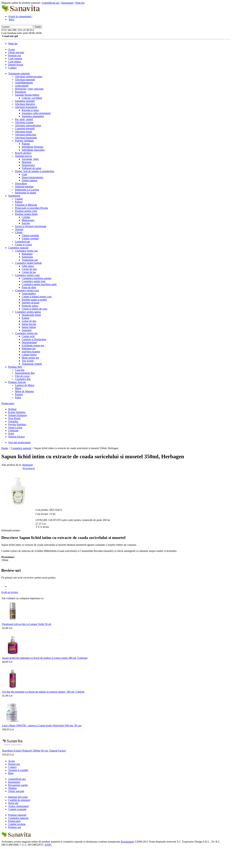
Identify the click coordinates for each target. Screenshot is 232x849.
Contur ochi (28, 336)
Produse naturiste (17, 815)
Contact (12, 67)
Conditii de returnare (19, 800)
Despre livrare (15, 64)
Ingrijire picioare (30, 302)
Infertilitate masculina (33, 149)
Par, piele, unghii (24, 119)
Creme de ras (29, 272)
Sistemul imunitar (24, 186)
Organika (13, 421)
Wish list (79, 2)
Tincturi (19, 229)
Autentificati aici (50, 2)
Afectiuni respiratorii (26, 107)
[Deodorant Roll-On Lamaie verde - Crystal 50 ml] (12, 620)
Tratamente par (30, 259)
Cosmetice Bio (23, 379)
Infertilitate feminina (32, 146)
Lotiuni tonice (29, 354)
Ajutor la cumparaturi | (20, 16)
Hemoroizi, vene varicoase (29, 88)
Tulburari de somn (31, 168)
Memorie (26, 162)
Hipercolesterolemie (32, 177)
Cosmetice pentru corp (27, 290)
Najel (11, 433)
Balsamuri (27, 253)
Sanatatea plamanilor (33, 116)
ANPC (48, 844)
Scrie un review (9, 592)
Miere (18, 388)
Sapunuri (26, 330)
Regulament (127, 841)
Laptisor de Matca (24, 385)
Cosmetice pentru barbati (28, 262)
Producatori (14, 821)
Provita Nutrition (17, 424)
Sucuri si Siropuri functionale (30, 226)
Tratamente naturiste (19, 73)
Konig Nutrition (16, 412)
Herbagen (27, 464)
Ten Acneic (28, 360)
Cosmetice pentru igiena (28, 311)
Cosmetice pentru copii (27, 275)
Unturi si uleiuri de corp (34, 308)
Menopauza (28, 220)
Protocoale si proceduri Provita (31, 207)
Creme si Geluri (23, 244)
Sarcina (26, 223)
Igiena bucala (29, 324)
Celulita (26, 217)
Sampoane (27, 256)
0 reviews (28, 468)
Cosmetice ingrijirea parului (36, 278)
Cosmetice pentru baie (34, 281)
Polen (18, 397)
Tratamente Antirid (32, 363)
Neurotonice (28, 165)
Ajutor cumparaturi (18, 806)
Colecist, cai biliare (32, 97)
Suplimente (14, 195)
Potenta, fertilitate (24, 140)
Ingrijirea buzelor (31, 351)
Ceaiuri (19, 198)
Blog (11, 19)
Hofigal (12, 409)
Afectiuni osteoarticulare (28, 125)
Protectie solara (30, 305)
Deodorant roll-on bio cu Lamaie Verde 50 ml (26, 624)
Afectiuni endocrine (25, 134)
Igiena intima (29, 327)
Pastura (19, 394)
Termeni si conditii (18, 770)
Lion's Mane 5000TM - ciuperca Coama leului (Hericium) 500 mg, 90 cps (41, 725)
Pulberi (19, 201)
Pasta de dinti (29, 287)
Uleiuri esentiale (30, 235)
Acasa (11, 49)
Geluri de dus (29, 321)
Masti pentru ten (30, 357)
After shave (28, 266)
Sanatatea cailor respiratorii (36, 113)
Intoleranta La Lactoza (27, 189)
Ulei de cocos (22, 376)
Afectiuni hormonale (26, 137)
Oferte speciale (16, 52)
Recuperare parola (18, 785)
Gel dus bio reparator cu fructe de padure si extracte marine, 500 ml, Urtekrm (43, 691)
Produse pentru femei (26, 214)
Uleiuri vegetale (30, 238)
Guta (24, 174)
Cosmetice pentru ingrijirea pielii (39, 284)
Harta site (13, 803)
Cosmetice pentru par (26, 250)
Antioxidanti (21, 85)
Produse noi (14, 55)
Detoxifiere (21, 183)
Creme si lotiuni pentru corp (37, 296)
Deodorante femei (31, 314)
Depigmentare (29, 342)
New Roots (14, 418)
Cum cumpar (15, 58)
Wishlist (12, 788)
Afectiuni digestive (25, 104)
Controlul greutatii (24, 128)
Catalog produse (17, 824)
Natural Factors (16, 436)
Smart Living (15, 427)
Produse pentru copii (26, 211)
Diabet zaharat (29, 180)
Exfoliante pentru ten (33, 345)
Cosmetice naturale (18, 247)
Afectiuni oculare (24, 122)
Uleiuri (18, 232)
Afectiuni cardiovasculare (28, 76)
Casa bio (19, 369)
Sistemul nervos (23, 156)
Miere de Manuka (24, 391)
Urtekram (13, 430)
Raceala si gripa (30, 110)
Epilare (25, 318)
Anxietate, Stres (30, 159)
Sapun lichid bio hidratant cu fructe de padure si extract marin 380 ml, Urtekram (44, 657)
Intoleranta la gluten (25, 192)
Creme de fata (29, 269)
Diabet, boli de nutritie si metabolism (34, 171)
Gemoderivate (22, 241)
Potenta (26, 143)
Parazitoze (20, 91)
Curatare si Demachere (34, 339)
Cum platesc (14, 61)
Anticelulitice (29, 293)
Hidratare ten (29, 348)
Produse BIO (15, 366)
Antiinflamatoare (24, 82)
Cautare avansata (17, 809)
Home (4, 448)
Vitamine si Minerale (26, 204)
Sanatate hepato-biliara (27, 94)
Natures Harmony (17, 415)
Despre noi (14, 764)
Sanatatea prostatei (25, 101)
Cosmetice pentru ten (26, 333)
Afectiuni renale (23, 131)
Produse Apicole (17, 382)
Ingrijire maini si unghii (34, 299)
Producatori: (7, 403)
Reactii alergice (23, 152)
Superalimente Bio (25, 373)
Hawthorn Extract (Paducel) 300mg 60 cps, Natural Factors (34, 750)
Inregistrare (67, 2)
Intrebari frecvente (18, 797)
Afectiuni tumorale (25, 79)
